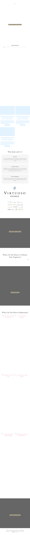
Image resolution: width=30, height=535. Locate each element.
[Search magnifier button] (28, 259)
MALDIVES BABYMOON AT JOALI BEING (15, 231)
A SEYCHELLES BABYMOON (15, 292)
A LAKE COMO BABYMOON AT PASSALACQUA (15, 24)
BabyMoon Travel (15, 1)
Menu (15, 3)
